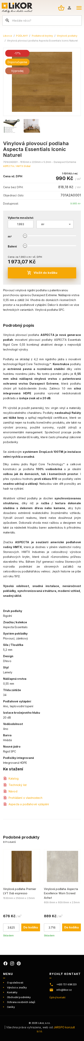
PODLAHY (22, 35)
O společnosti (15, 982)
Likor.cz (7, 35)
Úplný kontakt (57, 997)
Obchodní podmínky (19, 997)
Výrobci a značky (17, 987)
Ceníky (11, 1007)
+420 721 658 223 (66, 984)
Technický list (18, 785)
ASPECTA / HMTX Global (16, 166)
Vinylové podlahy (67, 35)
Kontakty (12, 992)
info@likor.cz (64, 989)
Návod (13, 791)
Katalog (14, 778)
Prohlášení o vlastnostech (25, 797)
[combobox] (55, 224)
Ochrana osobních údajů (21, 1002)
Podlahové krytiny (42, 35)
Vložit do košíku (45, 273)
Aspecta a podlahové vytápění (29, 804)
